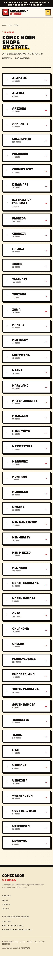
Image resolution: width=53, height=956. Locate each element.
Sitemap (5, 909)
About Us (6, 922)
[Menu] (48, 12)
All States (6, 905)
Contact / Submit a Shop (12, 926)
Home (4, 25)
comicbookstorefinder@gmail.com (17, 930)
